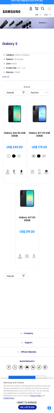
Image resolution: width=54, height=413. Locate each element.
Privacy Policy (36, 396)
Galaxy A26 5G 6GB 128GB (14, 134)
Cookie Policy (8, 398)
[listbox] (14, 156)
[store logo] (11, 7)
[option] (9, 156)
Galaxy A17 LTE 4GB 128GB (39, 134)
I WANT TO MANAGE (27, 402)
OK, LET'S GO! (27, 407)
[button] (40, 14)
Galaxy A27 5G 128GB (27, 219)
